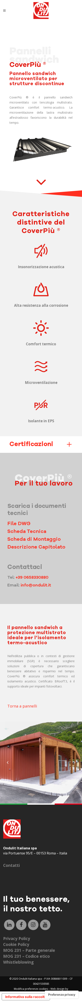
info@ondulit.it (36, 585)
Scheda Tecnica (26, 531)
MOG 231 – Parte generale (29, 950)
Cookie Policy (16, 944)
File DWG (18, 523)
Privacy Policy (16, 938)
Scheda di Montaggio (34, 539)
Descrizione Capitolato (36, 546)
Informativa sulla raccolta (25, 997)
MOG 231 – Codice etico (26, 956)
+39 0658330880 (32, 577)
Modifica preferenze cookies (31, 989)
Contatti (11, 865)
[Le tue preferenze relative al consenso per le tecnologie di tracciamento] (62, 995)
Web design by (59, 989)
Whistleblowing (18, 962)
